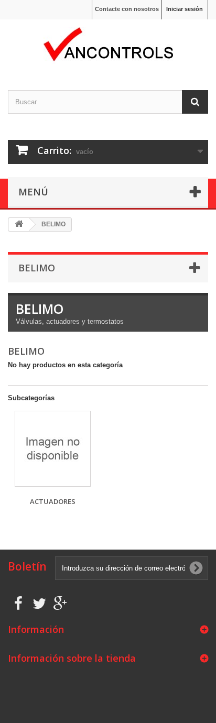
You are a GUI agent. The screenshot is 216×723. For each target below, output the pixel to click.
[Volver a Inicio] (19, 224)
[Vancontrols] (108, 45)
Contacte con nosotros (127, 9)
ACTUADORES (52, 501)
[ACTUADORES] (53, 449)
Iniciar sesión (184, 9)
